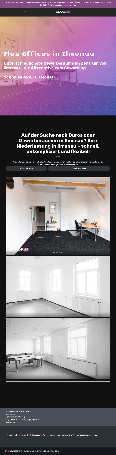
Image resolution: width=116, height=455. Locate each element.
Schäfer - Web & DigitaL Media (47, 451)
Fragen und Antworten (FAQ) (18, 411)
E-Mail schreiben (79, 168)
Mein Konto (10, 422)
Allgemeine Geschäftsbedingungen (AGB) (23, 419)
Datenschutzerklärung (15, 417)
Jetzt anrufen (26, 168)
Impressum (10, 414)
